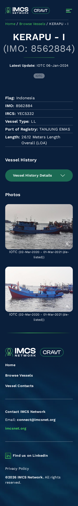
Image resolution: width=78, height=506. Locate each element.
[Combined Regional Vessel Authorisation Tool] (27, 10)
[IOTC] (39, 226)
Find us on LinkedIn (30, 455)
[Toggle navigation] (69, 11)
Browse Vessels (19, 375)
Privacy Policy (17, 468)
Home (10, 365)
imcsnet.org (15, 428)
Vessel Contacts (19, 386)
